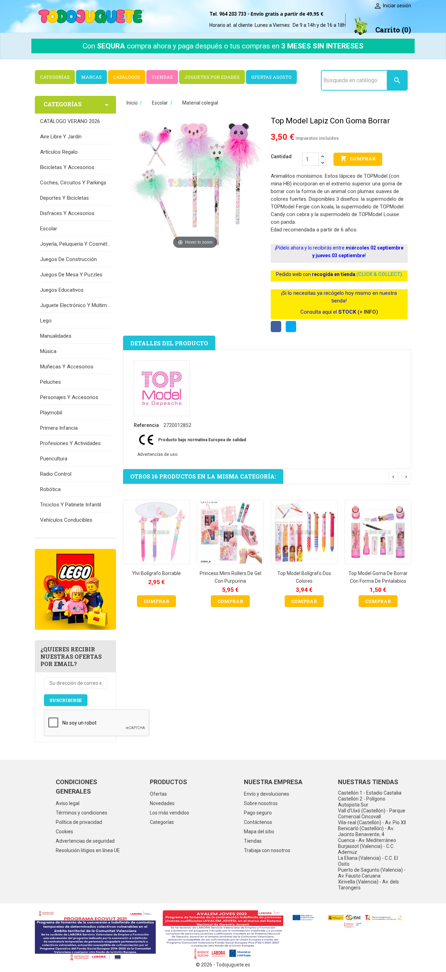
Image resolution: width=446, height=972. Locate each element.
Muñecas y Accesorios (66, 366)
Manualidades (55, 336)
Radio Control (55, 474)
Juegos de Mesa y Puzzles (71, 274)
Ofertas (158, 794)
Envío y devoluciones (266, 794)
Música (48, 351)
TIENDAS (162, 77)
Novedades (162, 803)
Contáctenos (258, 822)
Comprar (358, 158)
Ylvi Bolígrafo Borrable (156, 573)
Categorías (162, 822)
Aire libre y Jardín (61, 136)
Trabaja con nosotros (267, 850)
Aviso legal (67, 803)
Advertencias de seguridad (85, 841)
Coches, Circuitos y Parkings (73, 182)
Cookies (64, 831)
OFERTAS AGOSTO (271, 77)
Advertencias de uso (157, 454)
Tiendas (253, 841)
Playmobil (51, 413)
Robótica (50, 489)
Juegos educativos (62, 290)
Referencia (146, 425)
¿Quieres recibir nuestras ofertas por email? (71, 656)
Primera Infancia (59, 428)
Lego (46, 320)
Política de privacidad (79, 822)
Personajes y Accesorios (69, 397)
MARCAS (91, 77)
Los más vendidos (169, 813)
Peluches (50, 382)
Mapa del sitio (259, 831)
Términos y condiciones (81, 813)
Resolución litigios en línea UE (88, 850)
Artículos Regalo (59, 152)
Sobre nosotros (261, 803)
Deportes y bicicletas (64, 198)
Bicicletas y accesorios (67, 167)
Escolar (48, 228)
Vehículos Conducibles (66, 520)
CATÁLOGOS (126, 77)
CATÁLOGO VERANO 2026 (70, 121)
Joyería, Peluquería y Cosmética (75, 244)
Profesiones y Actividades (70, 443)
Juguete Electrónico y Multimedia (75, 305)
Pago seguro (258, 813)
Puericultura (53, 459)
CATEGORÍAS (55, 77)
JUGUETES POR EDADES (212, 77)
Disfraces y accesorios (67, 213)
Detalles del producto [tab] (169, 343)
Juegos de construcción (68, 259)
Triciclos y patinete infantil (70, 505)
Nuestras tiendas (368, 782)
